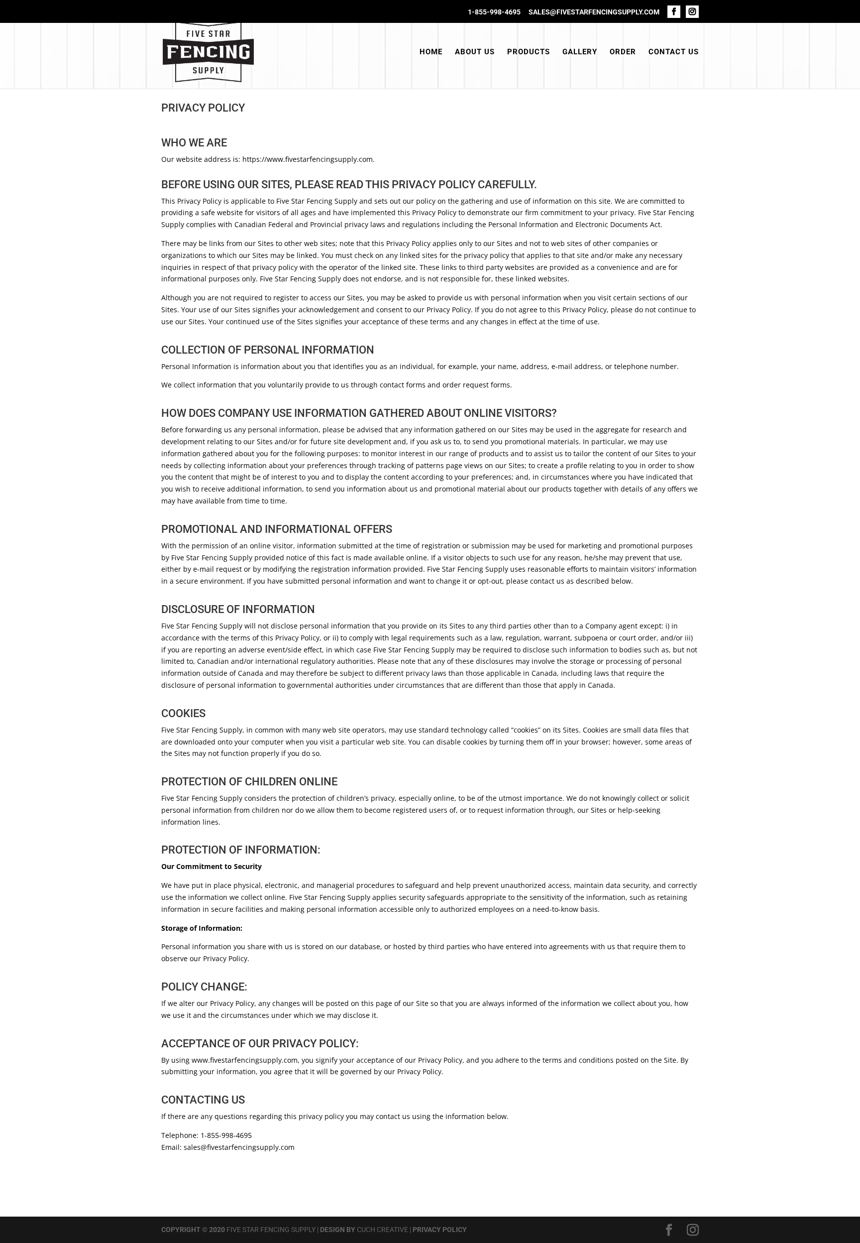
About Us (475, 52)
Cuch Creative (382, 1230)
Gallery (579, 52)
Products (528, 52)
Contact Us (673, 52)
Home (431, 52)
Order (623, 52)
